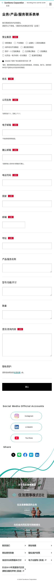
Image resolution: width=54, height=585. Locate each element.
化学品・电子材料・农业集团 (16, 55)
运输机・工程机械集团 (37, 43)
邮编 (4, 217)
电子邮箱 (6, 124)
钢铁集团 (8, 43)
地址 (4, 238)
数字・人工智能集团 (12, 51)
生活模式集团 (30, 51)
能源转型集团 (37, 55)
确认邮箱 (6, 149)
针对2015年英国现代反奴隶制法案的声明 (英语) (13, 569)
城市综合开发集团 (11, 47)
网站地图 (32, 545)
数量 (4, 305)
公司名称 (6, 99)
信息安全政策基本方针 (12, 560)
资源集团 (43, 51)
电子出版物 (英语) (36, 560)
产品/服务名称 (9, 259)
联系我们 (6, 545)
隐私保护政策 (34, 552)
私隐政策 (17, 372)
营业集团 (6, 37)
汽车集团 (20, 43)
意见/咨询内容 (9, 329)
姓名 (4, 78)
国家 (4, 196)
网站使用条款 (8, 552)
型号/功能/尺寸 (9, 282)
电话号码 (6, 175)
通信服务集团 (29, 47)
